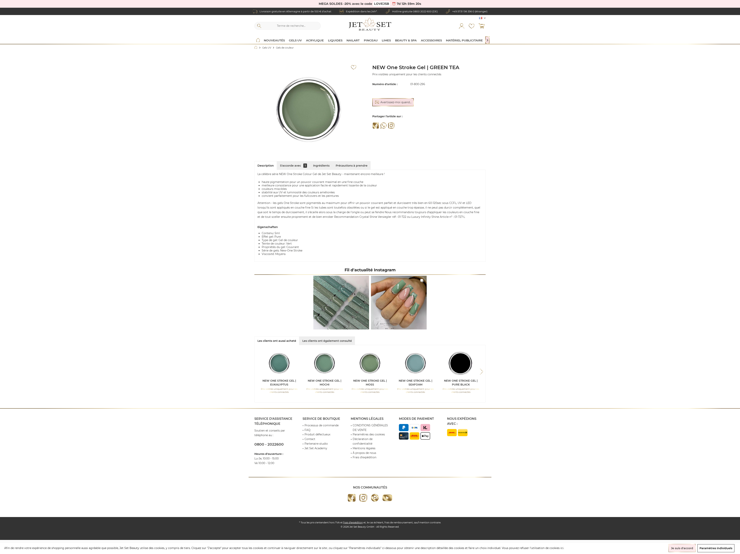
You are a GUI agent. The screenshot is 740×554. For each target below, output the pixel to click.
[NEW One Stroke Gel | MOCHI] (325, 363)
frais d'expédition (353, 522)
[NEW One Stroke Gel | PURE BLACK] (461, 363)
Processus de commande (321, 425)
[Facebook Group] (375, 498)
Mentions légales (364, 448)
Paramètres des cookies (369, 434)
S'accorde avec (293, 165)
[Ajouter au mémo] (353, 67)
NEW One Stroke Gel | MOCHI (324, 382)
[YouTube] (387, 498)
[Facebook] (376, 125)
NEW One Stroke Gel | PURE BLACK (461, 382)
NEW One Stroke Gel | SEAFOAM (415, 382)
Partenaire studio (316, 443)
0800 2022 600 (422, 11)
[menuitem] (482, 26)
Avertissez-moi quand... (395, 102)
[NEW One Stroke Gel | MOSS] (370, 363)
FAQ (307, 430)
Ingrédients (321, 165)
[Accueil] (258, 40)
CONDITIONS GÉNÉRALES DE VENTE (370, 428)
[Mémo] (472, 26)
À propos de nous (364, 453)
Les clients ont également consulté (327, 341)
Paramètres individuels (716, 548)
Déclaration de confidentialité (363, 441)
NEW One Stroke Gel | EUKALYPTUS (279, 382)
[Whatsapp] (383, 125)
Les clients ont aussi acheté (276, 341)
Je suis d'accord (682, 548)
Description (265, 165)
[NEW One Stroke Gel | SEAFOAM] (415, 363)
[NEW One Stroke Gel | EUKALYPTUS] (279, 363)
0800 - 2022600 (269, 444)
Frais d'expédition (364, 457)
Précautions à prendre (351, 165)
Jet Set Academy (315, 448)
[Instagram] (391, 125)
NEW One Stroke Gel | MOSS (370, 382)
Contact (309, 439)
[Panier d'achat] (482, 26)
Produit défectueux (317, 434)
